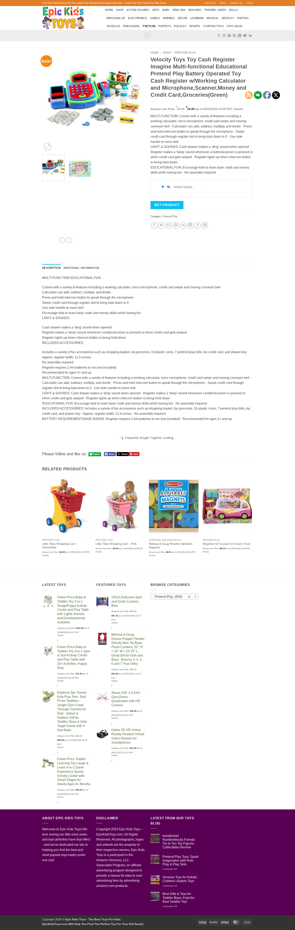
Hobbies (169, 18)
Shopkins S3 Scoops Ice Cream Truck (226, 543)
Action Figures (138, 9)
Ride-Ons (179, 9)
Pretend (149, 26)
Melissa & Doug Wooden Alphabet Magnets (170, 545)
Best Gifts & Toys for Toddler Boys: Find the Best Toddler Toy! (178, 897)
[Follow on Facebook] (218, 36)
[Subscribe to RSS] (234, 36)
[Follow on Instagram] (224, 36)
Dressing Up (116, 18)
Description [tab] (51, 267)
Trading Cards (215, 9)
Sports (194, 26)
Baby (166, 9)
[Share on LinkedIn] (190, 225)
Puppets (164, 26)
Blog (222, 2)
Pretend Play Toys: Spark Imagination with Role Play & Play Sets (180, 860)
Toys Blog (234, 26)
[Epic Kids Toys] (70, 18)
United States (182, 187)
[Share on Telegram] (204, 225)
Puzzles (180, 26)
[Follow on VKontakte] (250, 36)
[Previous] (49, 100)
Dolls (233, 9)
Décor (182, 18)
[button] (47, 147)
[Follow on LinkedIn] (239, 36)
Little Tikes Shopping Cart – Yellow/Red (59, 545)
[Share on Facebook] (154, 225)
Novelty (228, 18)
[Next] (137, 100)
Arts (156, 9)
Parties (243, 18)
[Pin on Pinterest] (176, 225)
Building (194, 9)
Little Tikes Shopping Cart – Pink (116, 543)
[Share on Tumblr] (197, 225)
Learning (197, 18)
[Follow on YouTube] (244, 36)
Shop (250, 2)
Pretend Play (185, 52)
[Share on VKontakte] (183, 225)
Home (109, 9)
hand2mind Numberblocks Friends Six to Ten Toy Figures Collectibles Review (179, 841)
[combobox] (175, 596)
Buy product (167, 205)
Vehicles (113, 26)
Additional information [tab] (81, 267)
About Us (210, 2)
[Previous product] (69, 240)
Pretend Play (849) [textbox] (172, 596)
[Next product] (62, 240)
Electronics (137, 18)
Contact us (236, 2)
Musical (213, 18)
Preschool (131, 26)
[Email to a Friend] (168, 225)
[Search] (147, 36)
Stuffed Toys (213, 26)
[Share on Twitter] (161, 225)
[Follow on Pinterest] (229, 36)
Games (155, 18)
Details (238, 109)
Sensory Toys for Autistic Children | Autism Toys (180, 879)
